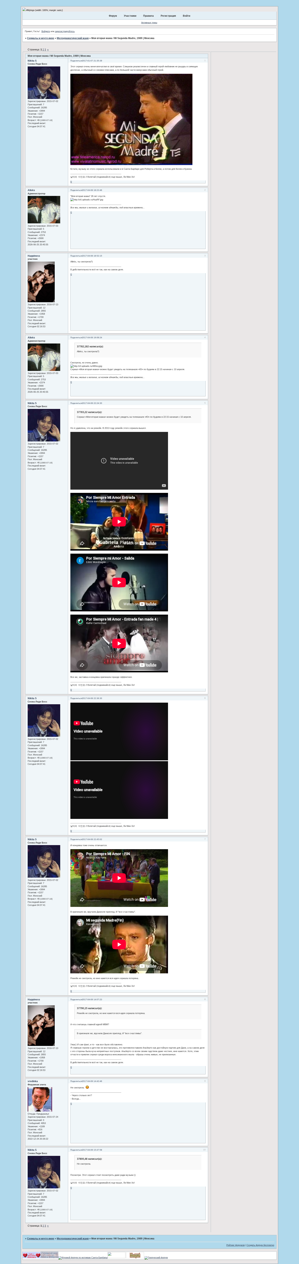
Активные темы (149, 22)
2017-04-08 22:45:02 (92, 839)
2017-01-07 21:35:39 (92, 61)
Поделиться (76, 61)
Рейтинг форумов (235, 1245)
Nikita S (32, 60)
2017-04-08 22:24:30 (92, 403)
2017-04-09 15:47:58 (92, 1150)
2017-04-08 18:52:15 (92, 256)
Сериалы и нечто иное (40, 38)
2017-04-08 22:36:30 (92, 698)
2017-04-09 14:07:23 (92, 999)
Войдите (45, 31)
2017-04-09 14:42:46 (92, 1081)
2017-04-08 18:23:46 (92, 190)
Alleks (31, 190)
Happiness (34, 255)
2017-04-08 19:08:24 (92, 337)
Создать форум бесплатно (260, 1245)
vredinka (33, 1081)
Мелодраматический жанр (73, 38)
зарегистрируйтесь (65, 31)
